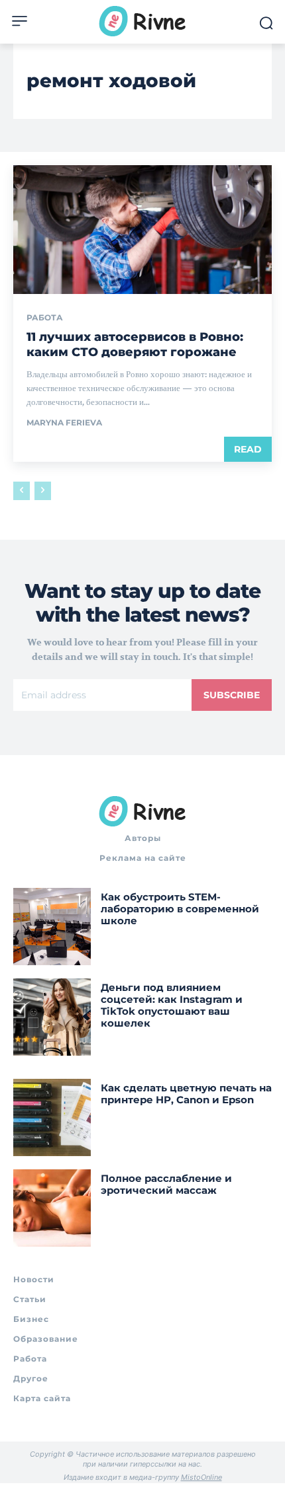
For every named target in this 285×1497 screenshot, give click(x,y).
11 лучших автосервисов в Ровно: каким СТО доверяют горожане (135, 344)
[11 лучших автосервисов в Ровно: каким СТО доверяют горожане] (142, 229)
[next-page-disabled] (42, 491)
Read (248, 449)
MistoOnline (201, 1477)
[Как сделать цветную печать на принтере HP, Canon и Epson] (52, 1117)
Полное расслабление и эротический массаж (166, 1184)
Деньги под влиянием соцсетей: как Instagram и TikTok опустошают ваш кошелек (172, 1005)
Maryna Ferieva (64, 422)
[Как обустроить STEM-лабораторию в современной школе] (52, 926)
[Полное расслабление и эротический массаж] (52, 1208)
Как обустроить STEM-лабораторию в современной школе (180, 909)
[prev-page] (21, 491)
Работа (45, 318)
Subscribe (231, 695)
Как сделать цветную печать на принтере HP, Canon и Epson (186, 1093)
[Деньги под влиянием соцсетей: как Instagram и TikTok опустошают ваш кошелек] (52, 1017)
